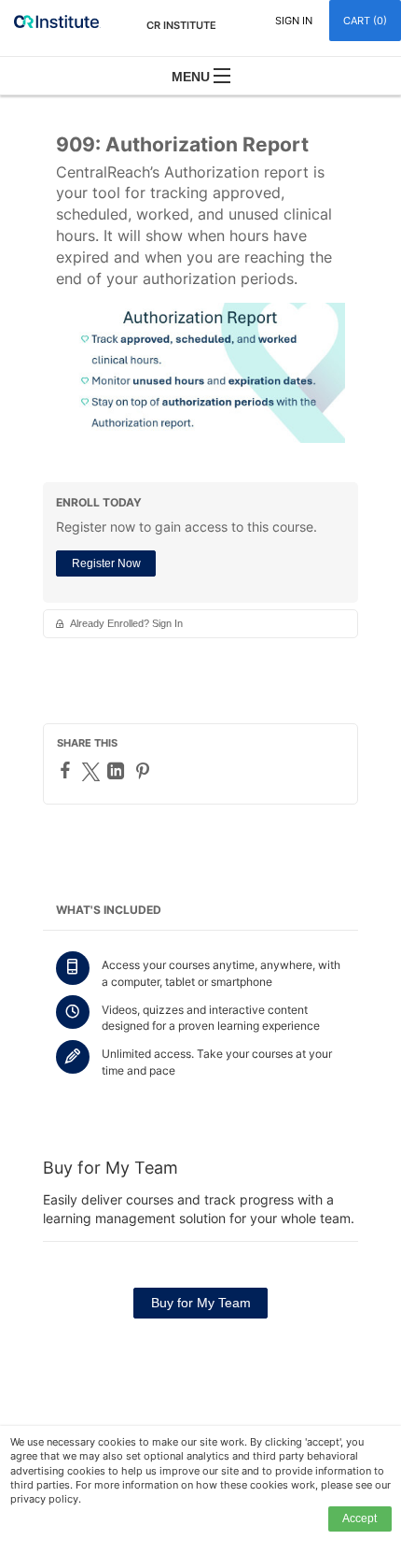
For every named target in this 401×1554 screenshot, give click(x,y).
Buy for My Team (201, 1302)
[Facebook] (67, 770)
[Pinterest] (145, 771)
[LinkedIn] (118, 771)
